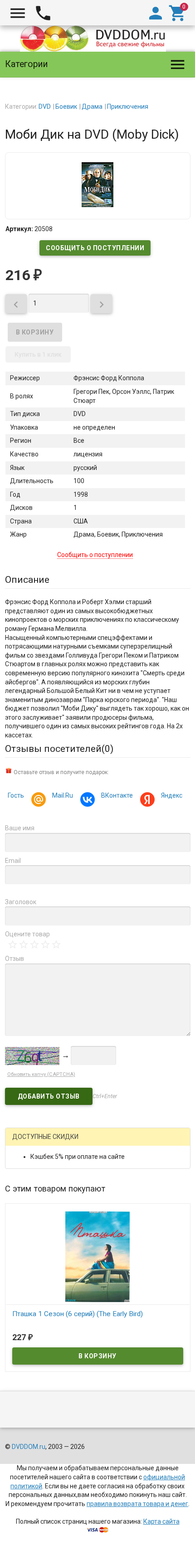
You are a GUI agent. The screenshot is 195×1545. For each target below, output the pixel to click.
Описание (27, 579)
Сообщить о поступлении (95, 248)
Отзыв (14, 958)
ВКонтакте (117, 795)
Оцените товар (27, 934)
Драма (92, 106)
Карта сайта (161, 1521)
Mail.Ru (62, 795)
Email (13, 860)
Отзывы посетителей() (59, 748)
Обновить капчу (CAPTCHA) (41, 1074)
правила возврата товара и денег (137, 1503)
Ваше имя (19, 828)
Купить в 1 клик (38, 354)
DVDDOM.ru (28, 1446)
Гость (16, 795)
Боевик (66, 106)
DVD (45, 106)
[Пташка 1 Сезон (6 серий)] (97, 1255)
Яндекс (171, 795)
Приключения (127, 106)
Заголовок (20, 902)
